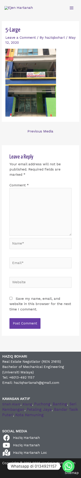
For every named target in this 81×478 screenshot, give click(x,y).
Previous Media (40, 131)
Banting (60, 404)
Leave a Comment (20, 38)
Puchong (42, 404)
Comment (19, 185)
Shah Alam (11, 404)
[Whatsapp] (68, 466)
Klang (27, 404)
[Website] (40, 283)
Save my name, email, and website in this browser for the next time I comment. (40, 304)
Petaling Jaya (39, 409)
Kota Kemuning (29, 415)
